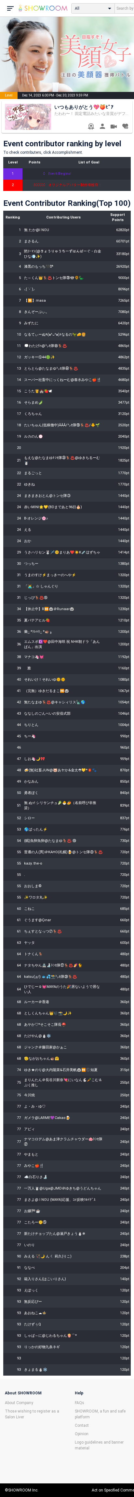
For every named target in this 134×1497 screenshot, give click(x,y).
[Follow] (125, 127)
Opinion (81, 1434)
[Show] (113, 127)
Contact (82, 1425)
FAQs (79, 1403)
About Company (19, 1403)
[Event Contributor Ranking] (91, 127)
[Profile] (102, 127)
